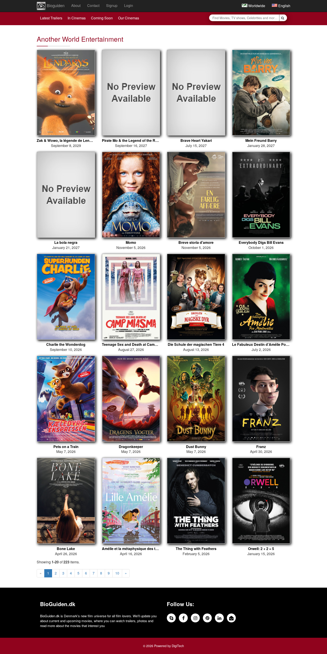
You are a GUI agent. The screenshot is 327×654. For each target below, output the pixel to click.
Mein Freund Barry (261, 140)
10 (117, 573)
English (283, 5)
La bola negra (65, 242)
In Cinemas (77, 17)
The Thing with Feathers (196, 548)
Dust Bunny (196, 446)
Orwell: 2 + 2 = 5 (261, 548)
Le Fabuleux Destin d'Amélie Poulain (261, 344)
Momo (131, 242)
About (76, 5)
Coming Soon (102, 17)
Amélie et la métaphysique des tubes (131, 548)
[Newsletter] (231, 617)
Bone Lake (66, 548)
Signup (111, 5)
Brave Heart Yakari (196, 140)
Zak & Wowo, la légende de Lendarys (66, 140)
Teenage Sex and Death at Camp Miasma (131, 344)
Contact (93, 5)
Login (128, 5)
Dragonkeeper (131, 446)
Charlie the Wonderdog (65, 344)
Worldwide (256, 5)
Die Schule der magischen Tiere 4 (196, 344)
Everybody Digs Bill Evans (261, 242)
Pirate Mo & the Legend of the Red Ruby (131, 140)
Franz (261, 446)
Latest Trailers (51, 17)
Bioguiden (55, 5)
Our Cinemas (128, 17)
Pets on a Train (66, 446)
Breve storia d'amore (196, 242)
